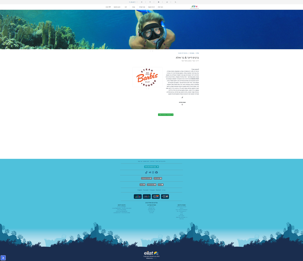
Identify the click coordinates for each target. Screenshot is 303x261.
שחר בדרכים (151, 211)
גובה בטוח (181, 218)
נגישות (142, 184)
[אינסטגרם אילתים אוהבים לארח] (152, 173)
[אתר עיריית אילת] (155, 196)
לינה (126, 7)
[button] (3, 257)
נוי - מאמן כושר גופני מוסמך (181, 217)
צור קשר (140, 161)
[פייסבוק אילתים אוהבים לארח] (156, 173)
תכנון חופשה (117, 7)
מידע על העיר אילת (160, 161)
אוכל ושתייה (142, 7)
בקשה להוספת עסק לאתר (150, 166)
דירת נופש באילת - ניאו (181, 211)
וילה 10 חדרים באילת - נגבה (181, 209)
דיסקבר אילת (157, 178)
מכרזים (160, 184)
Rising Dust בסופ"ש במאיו (121, 211)
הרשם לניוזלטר (151, 184)
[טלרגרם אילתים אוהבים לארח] (149, 173)
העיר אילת (160, 7)
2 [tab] (150, 51)
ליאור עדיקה (151, 206)
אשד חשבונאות (151, 208)
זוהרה (181, 212)
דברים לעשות (151, 7)
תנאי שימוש (146, 161)
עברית (163, 190)
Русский (145, 190)
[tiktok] (146, 173)
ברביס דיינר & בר (182, 53)
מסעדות (192, 53)
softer (155, 258)
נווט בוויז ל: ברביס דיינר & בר (165, 114)
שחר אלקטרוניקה (151, 209)
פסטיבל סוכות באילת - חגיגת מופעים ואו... (121, 212)
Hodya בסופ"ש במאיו (121, 209)
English (140, 190)
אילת (197, 53)
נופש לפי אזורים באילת (181, 206)
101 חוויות (108, 7)
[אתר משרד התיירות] (146, 196)
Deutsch (158, 190)
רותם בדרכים (181, 215)
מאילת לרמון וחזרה (146, 178)
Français (152, 190)
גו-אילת (181, 208)
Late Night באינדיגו (121, 206)
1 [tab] (152, 51)
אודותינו (152, 161)
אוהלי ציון (151, 212)
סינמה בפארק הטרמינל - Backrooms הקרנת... (121, 208)
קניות (133, 7)
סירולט (181, 214)
